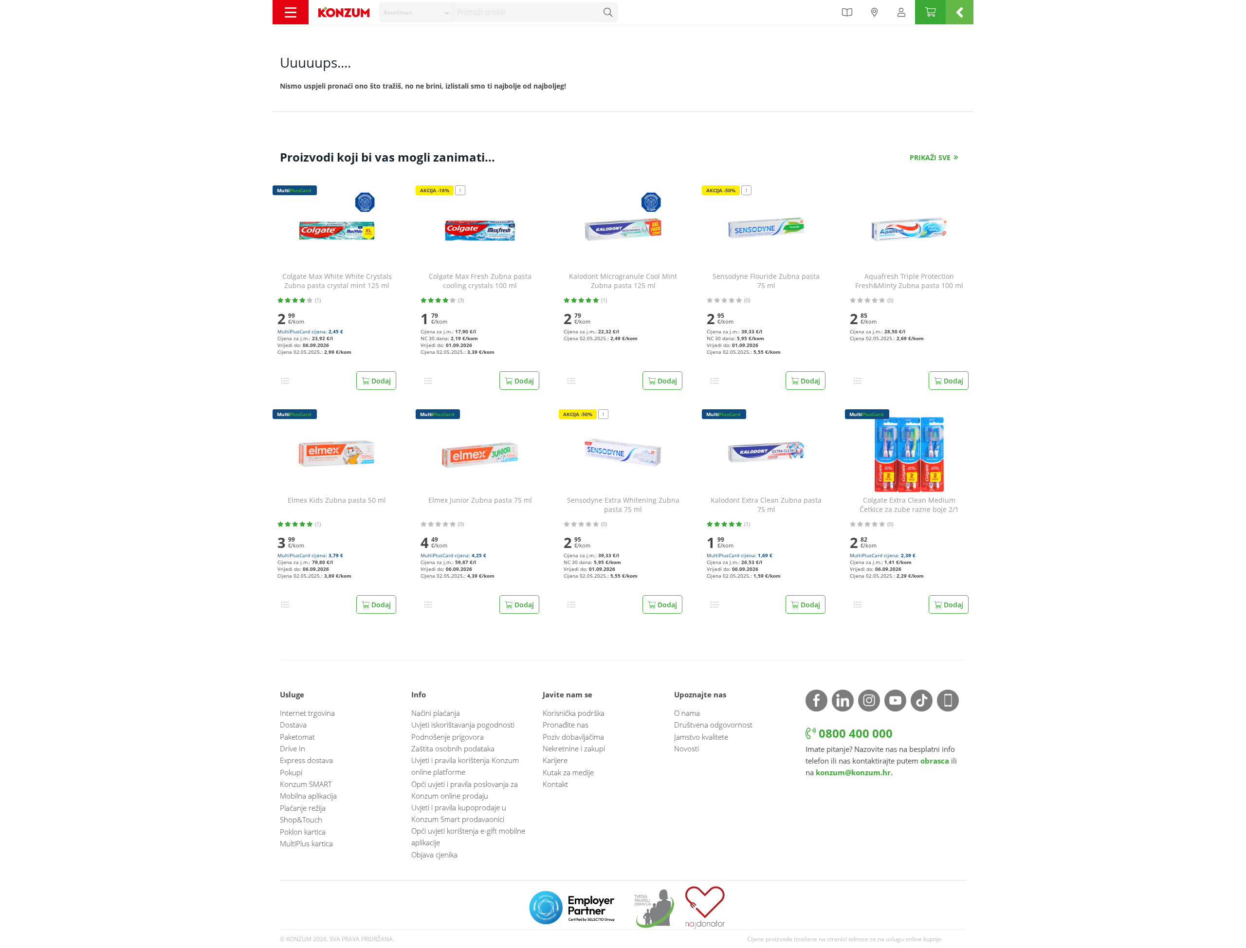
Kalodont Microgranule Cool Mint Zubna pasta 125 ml (623, 281)
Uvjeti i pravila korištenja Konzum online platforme (465, 766)
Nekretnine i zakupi (574, 748)
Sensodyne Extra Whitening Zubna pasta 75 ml (623, 505)
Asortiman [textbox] (398, 12)
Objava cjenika (434, 854)
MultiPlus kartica (306, 843)
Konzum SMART (306, 784)
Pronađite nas (565, 724)
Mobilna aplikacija (308, 796)
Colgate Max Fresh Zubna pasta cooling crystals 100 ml (480, 281)
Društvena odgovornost (713, 724)
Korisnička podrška (574, 713)
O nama (687, 713)
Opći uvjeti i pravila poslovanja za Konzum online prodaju (464, 790)
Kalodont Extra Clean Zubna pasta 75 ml (766, 505)
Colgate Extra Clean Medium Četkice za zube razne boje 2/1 (909, 505)
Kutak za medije (568, 772)
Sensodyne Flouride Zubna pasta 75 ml (766, 281)
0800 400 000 (854, 733)
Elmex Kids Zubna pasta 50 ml (337, 500)
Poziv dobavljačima (573, 737)
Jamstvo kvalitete (701, 737)
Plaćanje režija (303, 808)
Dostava (293, 724)
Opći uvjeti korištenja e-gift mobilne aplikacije (468, 836)
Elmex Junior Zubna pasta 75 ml (480, 500)
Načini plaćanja (435, 713)
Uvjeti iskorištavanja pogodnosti (462, 724)
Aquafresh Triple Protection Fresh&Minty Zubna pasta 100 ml (909, 281)
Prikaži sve (930, 157)
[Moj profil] (901, 12)
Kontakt (555, 784)
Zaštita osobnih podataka (453, 748)
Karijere (555, 760)
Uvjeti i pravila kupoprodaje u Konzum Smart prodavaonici (458, 813)
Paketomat (297, 737)
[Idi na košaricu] (930, 12)
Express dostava (306, 760)
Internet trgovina (307, 713)
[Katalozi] (846, 12)
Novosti (686, 748)
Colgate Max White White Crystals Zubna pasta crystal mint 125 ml (337, 281)
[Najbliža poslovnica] (874, 12)
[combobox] (415, 12)
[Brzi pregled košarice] (959, 12)
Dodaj (380, 380)
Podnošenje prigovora (447, 737)
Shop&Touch (301, 819)
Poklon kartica (303, 832)
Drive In (292, 748)
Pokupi (291, 772)
